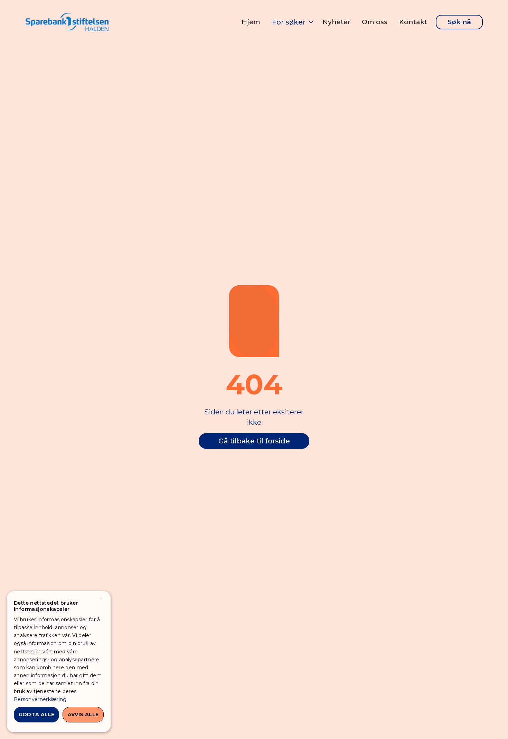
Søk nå (459, 22)
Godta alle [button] (37, 714)
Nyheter (336, 22)
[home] (67, 22)
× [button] (101, 598)
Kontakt (413, 22)
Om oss (374, 22)
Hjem (251, 22)
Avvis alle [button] (83, 714)
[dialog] (59, 661)
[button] (291, 22)
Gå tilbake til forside (254, 441)
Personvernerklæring (40, 699)
